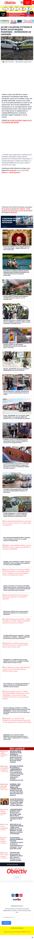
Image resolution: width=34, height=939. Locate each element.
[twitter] (31, 12)
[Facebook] (13, 895)
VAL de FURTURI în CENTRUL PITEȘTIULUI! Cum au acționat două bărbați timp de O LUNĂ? (16, 393)
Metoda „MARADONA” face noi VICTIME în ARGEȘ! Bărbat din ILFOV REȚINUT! (16, 369)
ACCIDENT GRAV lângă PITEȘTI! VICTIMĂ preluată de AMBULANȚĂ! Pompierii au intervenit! (15, 491)
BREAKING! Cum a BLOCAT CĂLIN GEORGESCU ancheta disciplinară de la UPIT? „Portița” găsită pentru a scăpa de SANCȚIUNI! (15, 737)
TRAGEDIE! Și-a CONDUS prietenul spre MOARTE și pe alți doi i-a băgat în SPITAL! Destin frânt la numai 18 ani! (16, 661)
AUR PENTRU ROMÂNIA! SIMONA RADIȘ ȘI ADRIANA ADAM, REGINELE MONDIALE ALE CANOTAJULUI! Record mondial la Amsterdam (16, 273)
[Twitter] (17, 895)
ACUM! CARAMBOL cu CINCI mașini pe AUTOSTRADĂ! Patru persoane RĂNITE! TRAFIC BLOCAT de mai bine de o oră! (15, 515)
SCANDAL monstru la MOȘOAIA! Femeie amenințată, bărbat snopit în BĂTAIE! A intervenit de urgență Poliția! (15, 441)
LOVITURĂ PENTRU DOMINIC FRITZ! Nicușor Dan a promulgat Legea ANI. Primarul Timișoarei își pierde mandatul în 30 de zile (16, 815)
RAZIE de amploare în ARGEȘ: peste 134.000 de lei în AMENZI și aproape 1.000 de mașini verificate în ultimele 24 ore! (16, 322)
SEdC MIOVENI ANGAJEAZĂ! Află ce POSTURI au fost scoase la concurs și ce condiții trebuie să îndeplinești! (16, 539)
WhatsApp (14, 212)
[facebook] (28, 12)
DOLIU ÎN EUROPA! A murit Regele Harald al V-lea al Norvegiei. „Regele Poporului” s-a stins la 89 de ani (16, 248)
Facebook (12, 170)
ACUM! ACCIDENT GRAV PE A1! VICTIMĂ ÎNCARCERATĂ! (17, 121)
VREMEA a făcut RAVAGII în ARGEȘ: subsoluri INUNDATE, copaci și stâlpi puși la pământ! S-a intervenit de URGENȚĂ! (17, 563)
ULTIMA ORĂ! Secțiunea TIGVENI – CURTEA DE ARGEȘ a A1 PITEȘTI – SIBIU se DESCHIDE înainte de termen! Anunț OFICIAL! (16, 637)
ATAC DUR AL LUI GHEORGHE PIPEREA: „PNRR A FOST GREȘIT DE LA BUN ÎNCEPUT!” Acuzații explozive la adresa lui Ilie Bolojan (17, 829)
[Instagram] (20, 895)
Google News (14, 211)
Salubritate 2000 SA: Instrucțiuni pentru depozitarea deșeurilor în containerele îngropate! (15, 613)
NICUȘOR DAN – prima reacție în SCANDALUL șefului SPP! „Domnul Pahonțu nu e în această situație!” (16, 856)
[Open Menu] (22, 2)
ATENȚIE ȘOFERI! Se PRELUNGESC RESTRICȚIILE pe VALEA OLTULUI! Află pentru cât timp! (14, 346)
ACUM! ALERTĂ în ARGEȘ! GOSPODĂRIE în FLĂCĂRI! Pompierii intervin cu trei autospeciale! (15, 298)
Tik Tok (23, 211)
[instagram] (28, 16)
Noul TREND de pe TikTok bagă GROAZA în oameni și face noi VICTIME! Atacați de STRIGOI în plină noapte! (16, 685)
